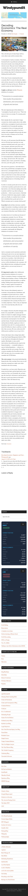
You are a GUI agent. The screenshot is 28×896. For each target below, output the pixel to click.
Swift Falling (4, 625)
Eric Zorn (3, 766)
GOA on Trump (5, 640)
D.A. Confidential (6, 711)
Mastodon (4, 662)
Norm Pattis (4, 732)
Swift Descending (6, 637)
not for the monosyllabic (7, 870)
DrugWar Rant (5, 672)
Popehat (3, 684)
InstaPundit (4, 772)
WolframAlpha (5, 837)
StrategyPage (4, 831)
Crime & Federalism (6, 700)
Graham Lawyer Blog (6, 720)
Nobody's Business (6, 681)
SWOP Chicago (5, 781)
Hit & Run (4, 675)
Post (2, 659)
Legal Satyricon (5, 726)
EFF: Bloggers (5, 822)
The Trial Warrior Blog (7, 747)
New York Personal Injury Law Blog (10, 729)
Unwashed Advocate (6, 756)
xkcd (2, 806)
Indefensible (4, 862)
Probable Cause (5, 735)
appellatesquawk (5, 694)
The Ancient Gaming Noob (8, 800)
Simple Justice (5, 738)
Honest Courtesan (6, 678)
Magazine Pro (21, 889)
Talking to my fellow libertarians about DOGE (13, 646)
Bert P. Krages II (5, 853)
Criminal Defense (5, 705)
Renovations (4, 628)
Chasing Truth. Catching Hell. (9, 697)
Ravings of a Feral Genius (8, 879)
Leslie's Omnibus (5, 867)
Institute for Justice (6, 825)
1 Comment (21, 33)
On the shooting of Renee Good (9, 634)
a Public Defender (6, 847)
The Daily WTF (5, 803)
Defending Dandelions (7, 858)
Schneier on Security (6, 797)
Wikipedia (19, 90)
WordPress (19, 890)
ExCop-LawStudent (6, 769)
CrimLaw (3, 708)
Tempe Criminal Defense (7, 741)
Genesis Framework (11, 890)
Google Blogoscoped (6, 794)
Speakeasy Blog (5, 778)
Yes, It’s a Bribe (5, 643)
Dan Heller (4, 856)
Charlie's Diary (5, 791)
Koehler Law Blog (6, 723)
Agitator (3, 850)
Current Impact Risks (6, 819)
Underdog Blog (5, 753)
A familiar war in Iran (7, 631)
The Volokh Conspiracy (7, 750)
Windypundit (14, 8)
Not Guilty (4, 873)
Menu (15, 2)
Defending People (6, 714)
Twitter (3, 656)
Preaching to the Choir (7, 876)
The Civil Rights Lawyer (7, 744)
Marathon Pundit (5, 775)
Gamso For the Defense (7, 717)
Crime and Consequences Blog (9, 702)
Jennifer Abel (4, 828)
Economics (9, 443)
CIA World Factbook (6, 816)
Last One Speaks (5, 864)
